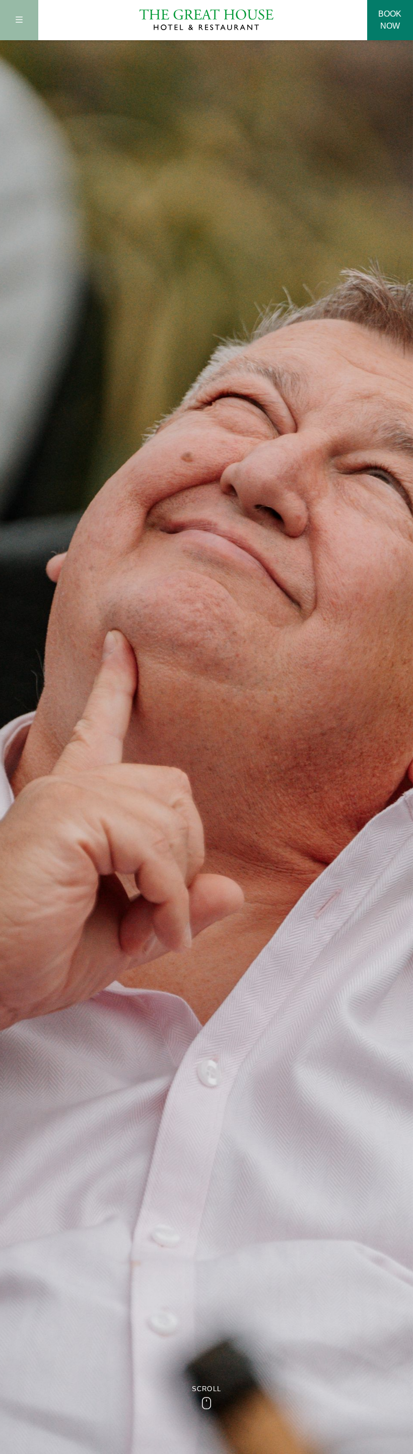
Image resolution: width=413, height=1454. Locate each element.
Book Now (389, 20)
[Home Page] (206, 20)
